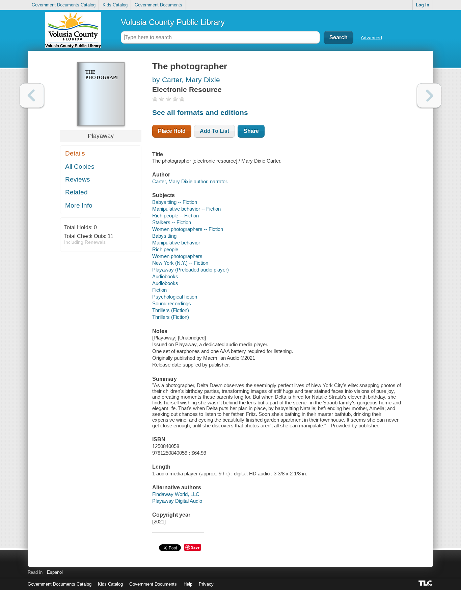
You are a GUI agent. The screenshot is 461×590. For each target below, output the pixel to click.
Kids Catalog (115, 4)
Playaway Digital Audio (177, 501)
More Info (78, 205)
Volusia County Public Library (173, 22)
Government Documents (158, 4)
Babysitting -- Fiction (174, 202)
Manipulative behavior (176, 242)
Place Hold (172, 131)
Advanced (371, 37)
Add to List (214, 131)
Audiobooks (165, 276)
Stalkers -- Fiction (171, 222)
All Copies (79, 166)
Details (75, 153)
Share (251, 131)
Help (188, 584)
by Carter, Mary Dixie (186, 80)
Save (195, 547)
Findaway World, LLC (175, 494)
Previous (32, 95)
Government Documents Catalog (64, 4)
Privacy (206, 584)
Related (76, 192)
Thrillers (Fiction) (170, 310)
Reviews (77, 179)
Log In (422, 4)
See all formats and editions (200, 112)
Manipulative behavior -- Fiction (186, 209)
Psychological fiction (174, 297)
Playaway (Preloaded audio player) (190, 270)
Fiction (159, 290)
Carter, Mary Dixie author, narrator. (190, 181)
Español (55, 572)
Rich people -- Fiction (175, 215)
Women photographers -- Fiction (187, 229)
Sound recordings (171, 303)
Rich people (165, 249)
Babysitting (164, 236)
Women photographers (177, 256)
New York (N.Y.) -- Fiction (180, 263)
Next (429, 95)
